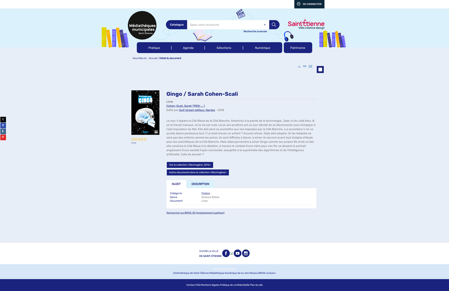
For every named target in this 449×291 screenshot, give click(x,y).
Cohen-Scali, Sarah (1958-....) (185, 106)
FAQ (198, 284)
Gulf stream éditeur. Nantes (197, 110)
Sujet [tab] (176, 184)
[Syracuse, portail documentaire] (142, 25)
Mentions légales (210, 284)
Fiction (206, 193)
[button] (154, 47)
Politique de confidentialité (234, 284)
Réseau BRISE (257, 273)
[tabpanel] (224, 152)
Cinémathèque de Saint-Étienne (191, 273)
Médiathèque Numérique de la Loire (229, 273)
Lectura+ (271, 273)
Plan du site (256, 284)
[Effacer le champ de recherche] (265, 24)
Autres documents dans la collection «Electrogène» (198, 172)
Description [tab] (200, 184)
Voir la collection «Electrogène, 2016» (190, 164)
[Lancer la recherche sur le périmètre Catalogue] (274, 24)
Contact (190, 284)
